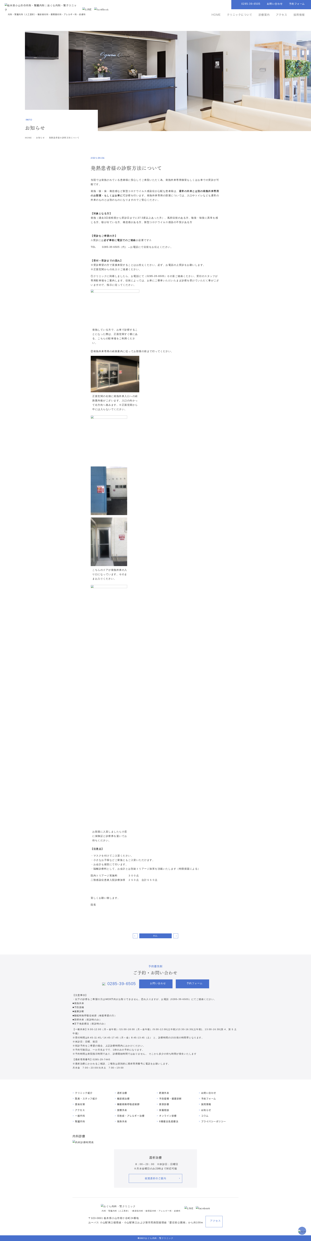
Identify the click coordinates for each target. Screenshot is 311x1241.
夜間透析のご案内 (155, 1178)
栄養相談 (164, 1110)
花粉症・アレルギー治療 (131, 1115)
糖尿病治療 (123, 1098)
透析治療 (122, 1093)
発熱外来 (122, 1121)
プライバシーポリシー (213, 1121)
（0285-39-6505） (180, 999)
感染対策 (80, 1104)
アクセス (281, 14)
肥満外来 (164, 1093)
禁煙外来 (122, 1110)
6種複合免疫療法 (168, 1121)
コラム (205, 1115)
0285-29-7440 (101, 1059)
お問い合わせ (275, 3)
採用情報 (299, 14)
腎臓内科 (80, 1121)
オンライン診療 (168, 1115)
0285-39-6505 (250, 3)
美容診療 (164, 1104)
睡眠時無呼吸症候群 (128, 1104)
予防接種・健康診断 (170, 1098)
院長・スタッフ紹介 (86, 1098)
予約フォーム (297, 3)
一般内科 (80, 1115)
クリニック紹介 (84, 1093)
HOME (216, 14)
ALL (155, 936)
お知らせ (206, 1110)
